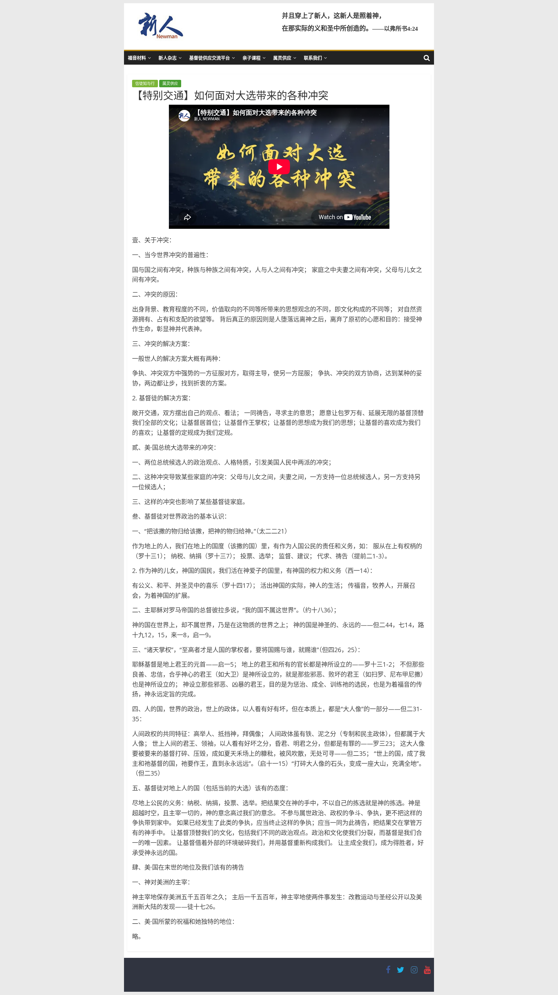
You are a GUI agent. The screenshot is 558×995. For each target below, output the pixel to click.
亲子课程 (252, 58)
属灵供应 (282, 58)
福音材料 (137, 58)
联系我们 (313, 58)
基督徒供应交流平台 (209, 58)
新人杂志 (168, 58)
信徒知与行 (145, 83)
